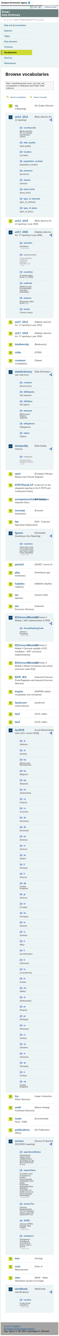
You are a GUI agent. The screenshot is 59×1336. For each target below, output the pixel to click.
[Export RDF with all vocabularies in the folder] (51, 120)
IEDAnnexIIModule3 (24, 645)
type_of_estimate (29, 199)
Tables (7, 36)
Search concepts (40, 97)
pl (24, 1006)
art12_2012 (21, 117)
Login (35, 7)
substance (29, 1236)
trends (27, 309)
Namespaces (10, 63)
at (24, 750)
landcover (21, 702)
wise (17, 1277)
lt (24, 960)
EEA (16, 2)
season (27, 180)
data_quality (29, 142)
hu (25, 913)
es (25, 855)
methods (28, 283)
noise (18, 1118)
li (24, 950)
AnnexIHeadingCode (29, 628)
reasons (27, 298)
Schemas (8, 47)
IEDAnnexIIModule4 (24, 662)
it (24, 941)
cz (25, 808)
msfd (18, 1107)
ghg (17, 572)
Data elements (10, 41)
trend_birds (29, 189)
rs (24, 1035)
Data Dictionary (27, 20)
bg (25, 780)
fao (17, 521)
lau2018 (19, 730)
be (25, 771)
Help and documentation (15, 25)
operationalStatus (29, 1152)
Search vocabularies (18, 97)
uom (17, 1266)
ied (17, 606)
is (24, 932)
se (25, 1044)
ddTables (28, 401)
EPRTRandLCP (24, 485)
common (20, 360)
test (17, 1258)
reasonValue (29, 1170)
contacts (28, 382)
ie (24, 922)
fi (24, 864)
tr (24, 1072)
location (27, 152)
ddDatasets (29, 392)
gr (25, 894)
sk (25, 1063)
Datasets (8, 31)
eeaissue (28, 410)
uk (25, 1081)
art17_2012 (21, 322)
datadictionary (23, 371)
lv (24, 978)
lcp (17, 1096)
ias (16, 595)
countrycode (29, 128)
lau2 (17, 722)
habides (20, 583)
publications (22, 1130)
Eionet (16, 20)
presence (28, 170)
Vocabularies (10, 52)
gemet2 (19, 564)
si (24, 1053)
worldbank (21, 1289)
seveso (19, 1141)
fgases (19, 533)
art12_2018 (21, 220)
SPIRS (27, 1220)
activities (28, 243)
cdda (18, 352)
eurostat (20, 510)
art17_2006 (21, 232)
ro (25, 1025)
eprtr (18, 473)
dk (25, 827)
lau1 (17, 714)
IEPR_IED (21, 677)
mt (25, 988)
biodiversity (22, 344)
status (26, 433)
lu (24, 969)
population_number (29, 161)
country (27, 1300)
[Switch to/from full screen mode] (40, 7)
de (25, 817)
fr (24, 874)
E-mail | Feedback (12, 1326)
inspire (19, 691)
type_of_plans (29, 208)
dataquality (21, 445)
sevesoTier (29, 1204)
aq (16, 105)
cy (25, 799)
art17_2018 (21, 333)
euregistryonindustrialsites (24, 499)
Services (8, 58)
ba (25, 759)
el (24, 845)
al (24, 741)
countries (28, 272)
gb (25, 883)
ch (25, 789)
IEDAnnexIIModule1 (24, 617)
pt (24, 1016)
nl (24, 997)
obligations (29, 423)
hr (25, 904)
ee (25, 836)
